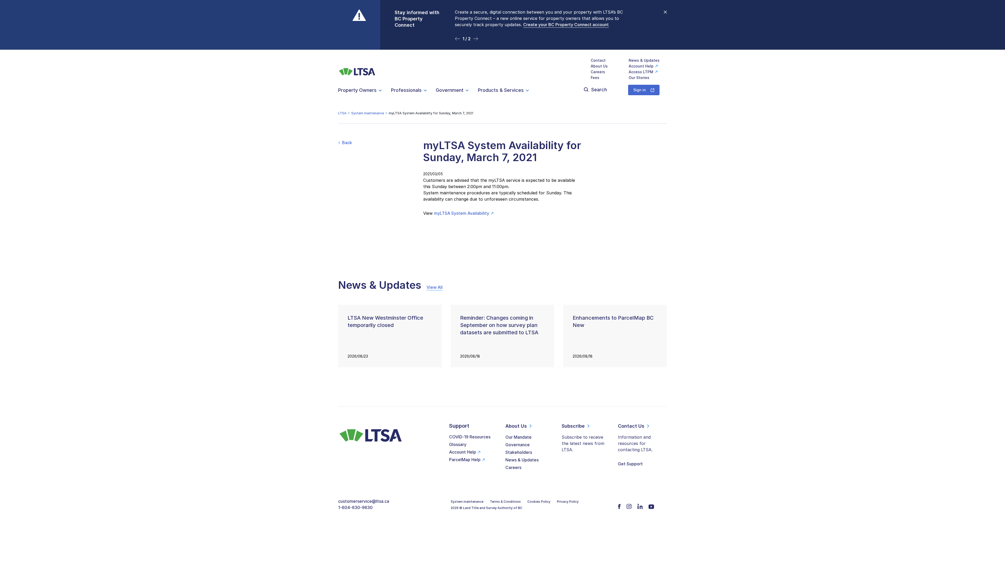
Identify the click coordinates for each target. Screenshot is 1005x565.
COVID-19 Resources (469, 436)
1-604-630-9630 (355, 507)
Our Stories (639, 77)
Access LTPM (641, 72)
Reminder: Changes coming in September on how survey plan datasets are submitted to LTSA (499, 325)
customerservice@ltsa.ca (363, 501)
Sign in (639, 90)
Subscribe (573, 426)
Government (450, 90)
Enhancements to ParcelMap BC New (613, 321)
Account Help (641, 66)
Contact (598, 60)
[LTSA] (357, 69)
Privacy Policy (568, 502)
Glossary (457, 444)
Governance (517, 444)
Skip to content (502, 43)
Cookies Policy (538, 502)
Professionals (406, 90)
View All (435, 287)
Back (347, 142)
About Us (599, 66)
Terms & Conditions (505, 502)
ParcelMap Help (465, 459)
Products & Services (501, 90)
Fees (595, 77)
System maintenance (467, 502)
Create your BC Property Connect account (566, 24)
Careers (598, 72)
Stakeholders (518, 452)
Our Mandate (518, 437)
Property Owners (357, 90)
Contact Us (631, 426)
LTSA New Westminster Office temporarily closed (385, 321)
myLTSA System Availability (461, 213)
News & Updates (644, 60)
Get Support (630, 463)
